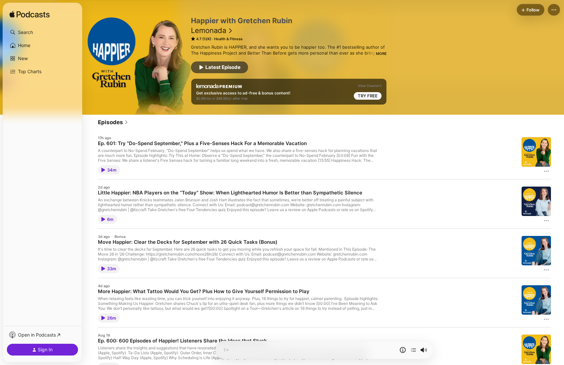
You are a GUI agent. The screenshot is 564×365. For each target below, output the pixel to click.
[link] (113, 122)
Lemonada (208, 30)
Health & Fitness (228, 39)
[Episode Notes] (403, 350)
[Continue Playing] (413, 350)
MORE (381, 53)
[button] (42, 32)
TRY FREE (368, 95)
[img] (29, 14)
